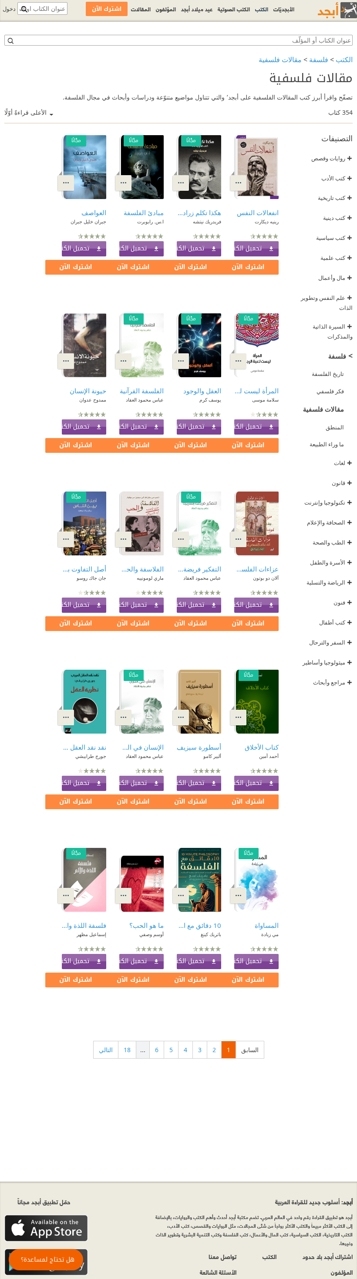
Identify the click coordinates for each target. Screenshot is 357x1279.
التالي (106, 1050)
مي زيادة (270, 934)
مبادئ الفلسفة (144, 212)
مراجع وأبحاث (332, 682)
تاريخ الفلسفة (328, 374)
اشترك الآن (248, 267)
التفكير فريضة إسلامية (199, 569)
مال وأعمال (335, 278)
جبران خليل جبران (88, 221)
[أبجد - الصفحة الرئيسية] (326, 10)
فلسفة (318, 59)
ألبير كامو (212, 756)
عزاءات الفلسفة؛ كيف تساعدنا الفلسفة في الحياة (256, 569)
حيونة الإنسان (88, 390)
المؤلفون (166, 8)
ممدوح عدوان (92, 399)
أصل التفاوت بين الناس (84, 569)
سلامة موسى (265, 399)
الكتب (344, 59)
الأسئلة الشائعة (218, 1271)
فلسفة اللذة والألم (84, 925)
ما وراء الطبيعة (327, 444)
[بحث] (10, 40)
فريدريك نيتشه (207, 221)
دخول (9, 9)
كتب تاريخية (335, 198)
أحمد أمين (269, 756)
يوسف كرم (210, 399)
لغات (343, 463)
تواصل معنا (222, 1256)
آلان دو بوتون (266, 578)
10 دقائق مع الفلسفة (199, 925)
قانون (342, 483)
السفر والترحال (330, 642)
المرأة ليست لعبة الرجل (256, 390)
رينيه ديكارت (267, 221)
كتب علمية (336, 258)
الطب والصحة (332, 542)
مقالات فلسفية (280, 59)
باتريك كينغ (211, 934)
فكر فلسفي (330, 391)
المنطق (335, 427)
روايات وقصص (331, 158)
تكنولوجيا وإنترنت (328, 502)
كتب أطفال (335, 622)
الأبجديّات (283, 8)
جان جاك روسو (91, 578)
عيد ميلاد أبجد (196, 8)
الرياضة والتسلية (329, 582)
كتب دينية (337, 218)
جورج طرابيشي (90, 756)
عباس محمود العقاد (145, 399)
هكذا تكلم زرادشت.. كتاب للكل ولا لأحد (199, 212)
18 (127, 1050)
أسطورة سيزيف (199, 747)
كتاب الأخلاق (262, 747)
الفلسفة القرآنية (142, 390)
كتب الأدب (336, 178)
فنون (342, 602)
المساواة (267, 925)
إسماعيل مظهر (91, 934)
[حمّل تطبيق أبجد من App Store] (46, 1228)
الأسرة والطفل (331, 562)
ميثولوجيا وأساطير (327, 662)
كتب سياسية (334, 238)
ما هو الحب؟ (146, 925)
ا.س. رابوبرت (150, 221)
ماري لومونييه (150, 578)
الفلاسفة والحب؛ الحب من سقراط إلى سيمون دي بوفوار (141, 569)
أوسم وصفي (151, 934)
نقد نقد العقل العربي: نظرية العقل (84, 747)
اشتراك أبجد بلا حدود (328, 1256)
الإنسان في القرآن (141, 747)
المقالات (141, 8)
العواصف (93, 212)
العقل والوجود (202, 390)
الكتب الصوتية (234, 8)
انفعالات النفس (258, 212)
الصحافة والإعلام (329, 522)
